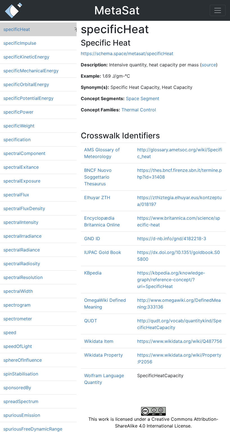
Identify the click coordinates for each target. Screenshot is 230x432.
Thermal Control (138, 109)
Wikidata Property (103, 355)
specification (17, 139)
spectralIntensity (20, 222)
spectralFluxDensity (24, 208)
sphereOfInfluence (22, 360)
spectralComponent (24, 153)
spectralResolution (23, 277)
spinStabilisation (20, 374)
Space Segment (142, 98)
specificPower (18, 112)
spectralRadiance (21, 250)
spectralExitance (21, 167)
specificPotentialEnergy (28, 98)
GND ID (92, 238)
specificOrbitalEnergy (26, 84)
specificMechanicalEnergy (31, 70)
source (209, 65)
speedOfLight (17, 346)
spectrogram (17, 305)
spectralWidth (18, 291)
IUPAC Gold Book (102, 252)
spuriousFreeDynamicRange (32, 429)
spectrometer (17, 318)
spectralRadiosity (21, 263)
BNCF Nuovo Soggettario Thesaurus (98, 176)
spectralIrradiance (22, 236)
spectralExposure (21, 181)
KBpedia (93, 273)
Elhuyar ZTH (97, 197)
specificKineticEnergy (26, 57)
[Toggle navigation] (218, 10)
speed (9, 332)
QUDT (90, 320)
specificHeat (16, 29)
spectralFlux (16, 194)
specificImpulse (19, 43)
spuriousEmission (21, 415)
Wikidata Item (98, 341)
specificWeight (18, 126)
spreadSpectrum (20, 401)
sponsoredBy (17, 387)
